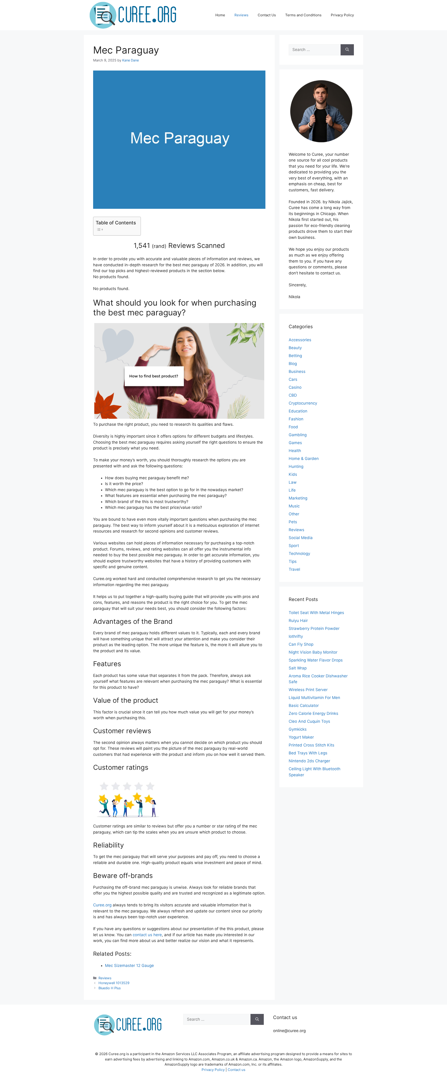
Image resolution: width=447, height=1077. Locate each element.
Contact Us (267, 15)
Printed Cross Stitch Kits (311, 745)
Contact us (236, 1069)
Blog (293, 363)
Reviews (241, 15)
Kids (293, 474)
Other (294, 514)
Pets (293, 522)
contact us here (147, 934)
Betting (295, 355)
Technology (299, 553)
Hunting (296, 466)
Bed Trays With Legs (308, 753)
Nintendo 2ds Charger (309, 761)
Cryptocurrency (303, 403)
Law (293, 482)
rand (159, 246)
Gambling (298, 434)
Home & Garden (304, 458)
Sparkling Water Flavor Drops (316, 660)
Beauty (295, 347)
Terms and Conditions (303, 15)
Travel (294, 569)
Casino (295, 387)
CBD (293, 395)
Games (295, 442)
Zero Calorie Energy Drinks (313, 713)
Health (295, 450)
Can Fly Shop (301, 644)
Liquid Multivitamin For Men (314, 697)
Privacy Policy (342, 15)
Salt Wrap (298, 668)
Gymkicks (298, 729)
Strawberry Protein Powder (314, 628)
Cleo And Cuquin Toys (309, 721)
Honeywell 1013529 (113, 983)
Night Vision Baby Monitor (313, 652)
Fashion (296, 419)
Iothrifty (296, 636)
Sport (294, 545)
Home (220, 15)
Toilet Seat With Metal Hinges (316, 612)
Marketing (298, 498)
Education (298, 411)
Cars (293, 379)
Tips (293, 561)
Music (294, 506)
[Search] (347, 49)
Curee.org (102, 905)
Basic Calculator (304, 705)
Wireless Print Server (308, 689)
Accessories (300, 340)
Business (297, 371)
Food (293, 427)
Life (292, 490)
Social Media (301, 537)
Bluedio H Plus (109, 988)
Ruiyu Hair (298, 620)
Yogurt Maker (301, 737)
